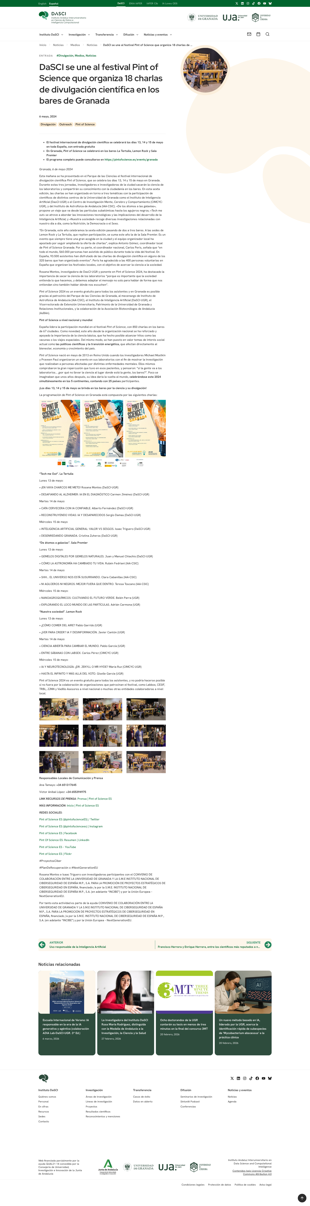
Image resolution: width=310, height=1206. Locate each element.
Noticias (232, 1096)
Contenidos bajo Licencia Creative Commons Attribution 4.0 (252, 1172)
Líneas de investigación (99, 1101)
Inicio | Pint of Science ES (83, 805)
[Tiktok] (253, 3)
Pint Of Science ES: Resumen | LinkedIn (64, 840)
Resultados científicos (98, 1111)
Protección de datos (219, 1184)
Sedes (41, 1116)
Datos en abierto (142, 1101)
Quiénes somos (47, 1096)
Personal (43, 1101)
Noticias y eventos (156, 34)
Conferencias (188, 1106)
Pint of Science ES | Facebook (58, 833)
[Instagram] (247, 3)
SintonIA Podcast (190, 1101)
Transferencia (104, 34)
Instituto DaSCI (49, 34)
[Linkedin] (242, 3)
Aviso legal (265, 1184)
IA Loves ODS (169, 3)
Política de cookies (245, 1184)
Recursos (43, 1111)
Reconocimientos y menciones (103, 1116)
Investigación (77, 34)
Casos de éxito (141, 1096)
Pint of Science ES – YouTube (57, 847)
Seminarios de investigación (196, 1096)
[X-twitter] (236, 3)
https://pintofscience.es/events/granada (131, 159)
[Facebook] (259, 3)
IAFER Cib (152, 3)
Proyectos (91, 1106)
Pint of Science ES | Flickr (55, 854)
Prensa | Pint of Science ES (95, 799)
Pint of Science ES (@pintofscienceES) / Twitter (69, 819)
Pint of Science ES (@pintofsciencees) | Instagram (71, 826)
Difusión (128, 34)
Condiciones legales (193, 1184)
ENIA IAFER (135, 3)
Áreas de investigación (99, 1096)
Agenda (232, 1101)
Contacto (43, 1121)
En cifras (43, 1106)
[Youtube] (264, 3)
